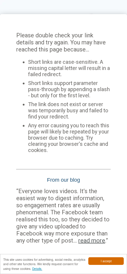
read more (91, 240)
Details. (37, 268)
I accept (106, 261)
